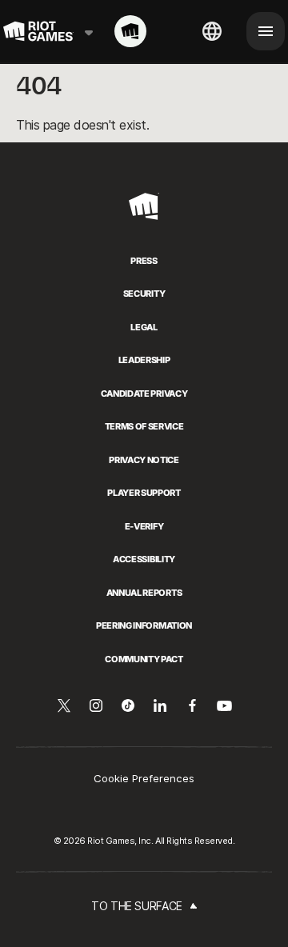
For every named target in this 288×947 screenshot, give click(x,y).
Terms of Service (144, 426)
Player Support (143, 492)
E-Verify (144, 526)
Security (144, 293)
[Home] (130, 31)
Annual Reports (144, 592)
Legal (143, 327)
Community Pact (143, 659)
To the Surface (136, 906)
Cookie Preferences (144, 778)
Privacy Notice (143, 460)
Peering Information (144, 625)
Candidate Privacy (144, 393)
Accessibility (144, 559)
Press (143, 260)
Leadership (144, 360)
